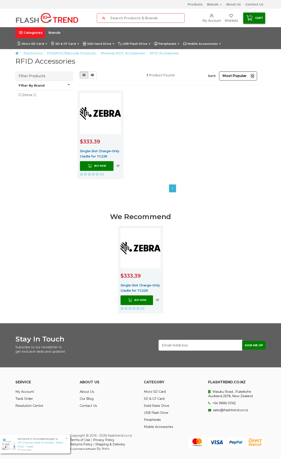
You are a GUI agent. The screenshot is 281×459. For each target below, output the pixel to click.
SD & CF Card (65, 43)
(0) (101, 174)
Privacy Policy (103, 440)
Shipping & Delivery (110, 444)
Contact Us (254, 4)
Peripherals (167, 43)
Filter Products (32, 76)
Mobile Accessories (202, 43)
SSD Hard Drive (99, 43)
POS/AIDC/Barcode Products (71, 53)
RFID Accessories (164, 53)
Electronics (32, 53)
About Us (233, 4)
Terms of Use (80, 440)
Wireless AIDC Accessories (123, 53)
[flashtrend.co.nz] (47, 18)
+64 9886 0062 (223, 403)
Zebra (29, 95)
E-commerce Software (83, 448)
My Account (24, 392)
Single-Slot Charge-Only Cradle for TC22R (99, 153)
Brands (213, 4)
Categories (33, 32)
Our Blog (87, 399)
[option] (140, 269)
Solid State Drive (156, 406)
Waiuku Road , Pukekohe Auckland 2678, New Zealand (230, 394)
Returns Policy (81, 444)
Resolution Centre (29, 406)
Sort (212, 76)
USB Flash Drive (134, 43)
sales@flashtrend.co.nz (230, 410)
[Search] (103, 18)
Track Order (24, 399)
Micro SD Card (33, 43)
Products (195, 4)
